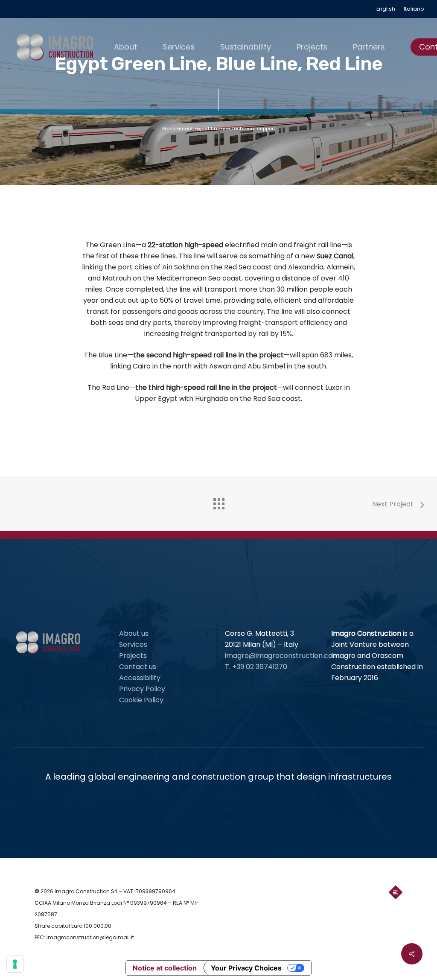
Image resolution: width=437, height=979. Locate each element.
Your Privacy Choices (246, 968)
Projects (133, 655)
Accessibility (139, 678)
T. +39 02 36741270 (256, 667)
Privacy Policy (142, 689)
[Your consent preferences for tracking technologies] (15, 964)
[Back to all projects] (218, 501)
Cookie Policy (141, 700)
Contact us (137, 667)
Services (133, 644)
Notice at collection (165, 968)
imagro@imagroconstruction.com (282, 655)
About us (134, 633)
